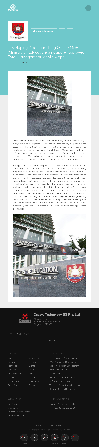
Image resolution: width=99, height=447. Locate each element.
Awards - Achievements (19, 411)
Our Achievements (16, 373)
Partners (12, 369)
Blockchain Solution (58, 369)
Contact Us (49, 340)
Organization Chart (16, 415)
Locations (12, 377)
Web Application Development (64, 362)
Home (10, 358)
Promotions (34, 381)
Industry (11, 362)
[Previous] (62, 31)
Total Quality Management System (65, 407)
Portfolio (32, 362)
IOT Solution (55, 373)
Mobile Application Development (64, 365)
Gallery (32, 369)
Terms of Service (57, 425)
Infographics (13, 381)
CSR (31, 373)
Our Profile (12, 404)
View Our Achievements (44, 31)
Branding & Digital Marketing (62, 389)
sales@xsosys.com (23, 333)
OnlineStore (13, 385)
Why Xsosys (34, 358)
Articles (32, 377)
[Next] (70, 31)
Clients (32, 365)
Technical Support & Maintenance (65, 385)
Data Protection (38, 425)
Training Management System (63, 404)
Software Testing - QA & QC (63, 381)
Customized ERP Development (63, 358)
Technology (13, 365)
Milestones (13, 407)
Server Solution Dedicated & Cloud (65, 377)
